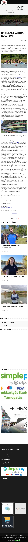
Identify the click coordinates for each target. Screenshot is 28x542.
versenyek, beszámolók (8, 322)
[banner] (7, 508)
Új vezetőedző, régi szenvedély (12, 306)
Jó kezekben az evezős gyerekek (13, 276)
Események (5, 325)
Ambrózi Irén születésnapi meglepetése (11, 246)
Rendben (18, 540)
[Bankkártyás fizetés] (14, 386)
